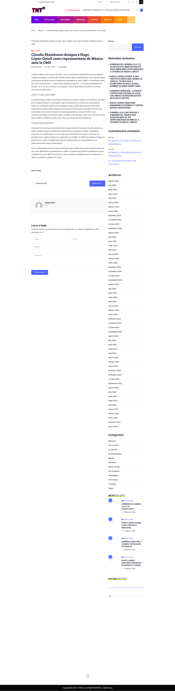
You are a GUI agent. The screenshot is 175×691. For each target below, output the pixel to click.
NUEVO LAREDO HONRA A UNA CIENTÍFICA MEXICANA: (131, 525)
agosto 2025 (113, 233)
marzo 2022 (113, 409)
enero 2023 (113, 366)
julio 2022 (112, 392)
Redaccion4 (38, 67)
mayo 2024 (112, 297)
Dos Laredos (65, 20)
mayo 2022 (112, 401)
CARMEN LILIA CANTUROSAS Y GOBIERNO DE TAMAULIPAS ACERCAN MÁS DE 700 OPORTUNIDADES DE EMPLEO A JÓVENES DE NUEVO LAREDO (124, 117)
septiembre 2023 (115, 332)
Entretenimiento (115, 454)
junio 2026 (112, 190)
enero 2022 (113, 418)
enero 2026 (113, 211)
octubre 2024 (113, 276)
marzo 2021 (113, 426)
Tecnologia (113, 480)
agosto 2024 (113, 284)
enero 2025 (113, 263)
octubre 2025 (113, 224)
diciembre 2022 (114, 370)
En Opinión (112, 449)
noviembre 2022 (115, 375)
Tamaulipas (80, 20)
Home (36, 20)
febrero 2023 (113, 362)
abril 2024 (112, 301)
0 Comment (63, 67)
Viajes (110, 488)
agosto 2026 (113, 181)
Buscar (111, 41)
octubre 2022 (113, 379)
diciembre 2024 (114, 267)
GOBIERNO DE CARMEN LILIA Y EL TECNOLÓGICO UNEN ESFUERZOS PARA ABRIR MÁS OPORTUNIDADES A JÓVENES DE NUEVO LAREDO (126, 68)
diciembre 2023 (114, 319)
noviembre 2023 (115, 323)
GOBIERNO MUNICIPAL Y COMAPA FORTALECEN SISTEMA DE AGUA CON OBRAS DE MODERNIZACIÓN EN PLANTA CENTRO (125, 94)
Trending (112, 484)
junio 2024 (112, 293)
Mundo (111, 458)
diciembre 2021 (114, 422)
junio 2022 (112, 396)
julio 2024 (112, 289)
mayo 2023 (112, 349)
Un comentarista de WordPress (120, 161)
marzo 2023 (113, 357)
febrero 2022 (113, 413)
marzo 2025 (113, 254)
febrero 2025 (113, 258)
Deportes (107, 20)
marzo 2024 (113, 306)
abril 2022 (112, 405)
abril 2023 (112, 353)
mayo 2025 (112, 246)
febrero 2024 (113, 310)
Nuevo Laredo (49, 20)
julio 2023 (112, 340)
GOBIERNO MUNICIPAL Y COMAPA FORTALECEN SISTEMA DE (132, 544)
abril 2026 (112, 198)
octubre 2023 (113, 327)
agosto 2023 (113, 336)
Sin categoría (113, 471)
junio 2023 (112, 345)
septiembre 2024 (115, 280)
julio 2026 (112, 185)
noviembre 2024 (115, 271)
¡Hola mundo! (113, 164)
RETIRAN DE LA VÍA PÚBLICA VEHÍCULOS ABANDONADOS (124, 142)
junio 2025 (112, 241)
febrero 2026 (113, 207)
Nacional (94, 20)
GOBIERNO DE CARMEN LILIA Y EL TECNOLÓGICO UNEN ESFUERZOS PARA (106, 10)
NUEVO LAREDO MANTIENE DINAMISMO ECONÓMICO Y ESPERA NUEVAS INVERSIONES (126, 105)
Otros (119, 20)
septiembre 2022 (115, 383)
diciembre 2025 (114, 215)
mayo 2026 (112, 194)
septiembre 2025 (115, 228)
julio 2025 (112, 237)
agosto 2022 (113, 388)
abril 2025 (112, 250)
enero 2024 (113, 314)
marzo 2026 (113, 202)
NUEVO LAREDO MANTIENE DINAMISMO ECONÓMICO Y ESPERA (131, 562)
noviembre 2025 (115, 220)
